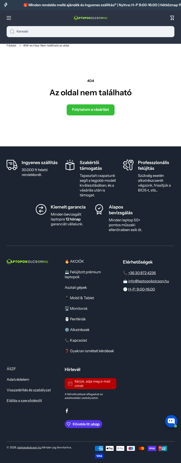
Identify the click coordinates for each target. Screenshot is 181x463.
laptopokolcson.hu (29, 447)
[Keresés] (10, 31)
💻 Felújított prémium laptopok (83, 274)
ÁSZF (11, 369)
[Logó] (90, 18)
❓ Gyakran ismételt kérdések (89, 351)
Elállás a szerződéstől (24, 400)
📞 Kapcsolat (76, 340)
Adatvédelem (18, 379)
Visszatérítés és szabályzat (29, 390)
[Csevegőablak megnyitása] (171, 421)
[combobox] (90, 31)
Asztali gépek (76, 287)
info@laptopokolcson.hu (148, 281)
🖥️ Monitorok (76, 308)
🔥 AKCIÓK (74, 261)
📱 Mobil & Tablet (79, 298)
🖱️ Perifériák (75, 319)
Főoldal (11, 45)
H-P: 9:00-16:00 (141, 289)
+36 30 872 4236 (142, 273)
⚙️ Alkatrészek (77, 329)
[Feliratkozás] (110, 383)
